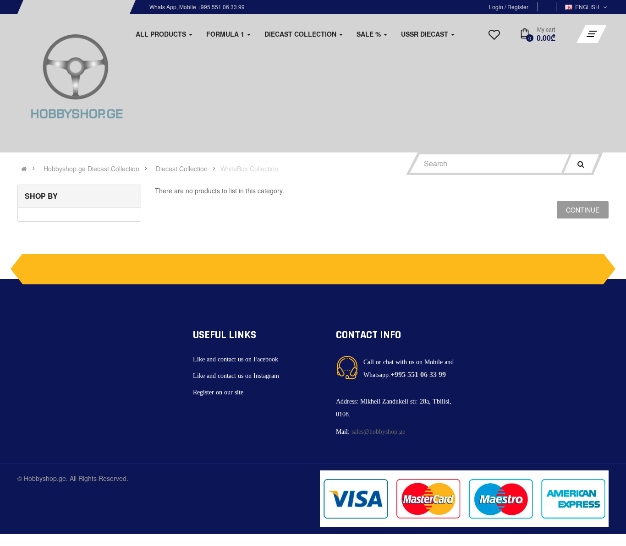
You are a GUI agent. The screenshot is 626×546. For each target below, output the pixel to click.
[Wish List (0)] (494, 37)
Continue (582, 209)
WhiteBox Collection (249, 168)
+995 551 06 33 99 (418, 374)
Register (517, 7)
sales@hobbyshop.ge (378, 431)
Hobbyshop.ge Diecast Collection (91, 168)
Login (497, 7)
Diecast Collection (182, 168)
